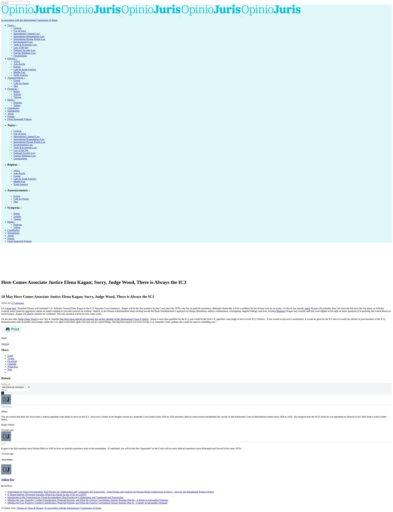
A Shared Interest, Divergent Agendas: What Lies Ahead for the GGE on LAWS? (47, 494)
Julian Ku (7, 479)
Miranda (280, 311)
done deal (11, 308)
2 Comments (18, 303)
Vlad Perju (6, 406)
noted (307, 308)
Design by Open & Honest (30, 508)
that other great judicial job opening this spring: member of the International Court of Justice (104, 319)
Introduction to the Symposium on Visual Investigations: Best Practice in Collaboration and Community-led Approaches (65, 497)
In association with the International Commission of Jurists (29, 20)
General (5, 344)
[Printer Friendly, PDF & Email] (12, 332)
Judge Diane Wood (27, 319)
